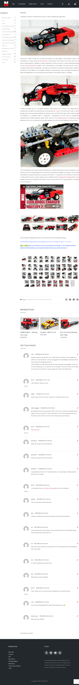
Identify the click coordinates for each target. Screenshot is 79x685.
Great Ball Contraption (8, 40)
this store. (37, 430)
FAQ (9, 656)
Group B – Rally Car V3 (48, 332)
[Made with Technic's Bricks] (6, 4)
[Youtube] (55, 653)
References (11, 663)
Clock (3, 23)
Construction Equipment (8, 32)
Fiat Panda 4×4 (44, 61)
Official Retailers (13, 661)
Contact (10, 654)
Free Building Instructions (32, 299)
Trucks (4, 62)
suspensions (48, 299)
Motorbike (4, 51)
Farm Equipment (6, 34)
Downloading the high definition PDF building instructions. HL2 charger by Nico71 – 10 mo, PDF (45, 241)
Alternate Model (6, 18)
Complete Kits (6, 29)
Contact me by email (50, 488)
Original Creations (7, 54)
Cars (3, 20)
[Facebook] (46, 653)
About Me (11, 652)
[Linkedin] (51, 653)
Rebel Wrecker (63, 118)
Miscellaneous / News (8, 48)
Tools (9, 668)
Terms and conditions (14, 666)
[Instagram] (60, 653)
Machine (4, 46)
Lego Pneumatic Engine (8, 43)
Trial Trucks (5, 59)
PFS (41, 299)
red (43, 299)
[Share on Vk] (77, 299)
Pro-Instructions (6, 57)
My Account (11, 659)
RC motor (56, 111)
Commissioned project (8, 26)
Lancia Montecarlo (30, 65)
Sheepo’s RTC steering (65, 177)
